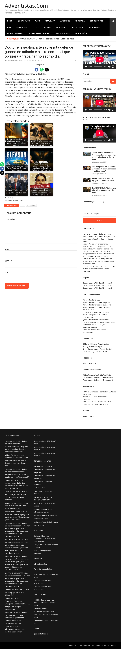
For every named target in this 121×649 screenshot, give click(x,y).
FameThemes (111, 645)
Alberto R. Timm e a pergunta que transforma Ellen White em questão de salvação (17, 517)
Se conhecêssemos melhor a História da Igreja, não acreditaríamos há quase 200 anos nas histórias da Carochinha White (17, 531)
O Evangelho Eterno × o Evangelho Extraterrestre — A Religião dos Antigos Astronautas (17, 603)
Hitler (36, 27)
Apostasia (80, 21)
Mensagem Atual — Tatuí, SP (94, 325)
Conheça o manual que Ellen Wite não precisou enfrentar (99, 268)
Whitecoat (61, 27)
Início (10, 21)
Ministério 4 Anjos (90, 327)
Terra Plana (77, 27)
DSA (9, 27)
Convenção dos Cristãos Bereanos (96, 312)
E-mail (8, 261)
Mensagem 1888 (63, 33)
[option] (67, 39)
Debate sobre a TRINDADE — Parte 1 (97, 283)
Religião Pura (88, 332)
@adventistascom (90, 416)
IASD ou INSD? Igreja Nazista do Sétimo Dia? (17, 592)
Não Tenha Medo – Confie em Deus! (97, 402)
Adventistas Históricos (91, 300)
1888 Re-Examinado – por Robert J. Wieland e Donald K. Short (45, 602)
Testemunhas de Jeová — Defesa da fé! (98, 380)
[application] (99, 59)
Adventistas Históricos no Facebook (96, 307)
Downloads (94, 27)
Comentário (11, 219)
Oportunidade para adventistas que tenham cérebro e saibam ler (14, 618)
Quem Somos (24, 21)
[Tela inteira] (113, 66)
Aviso (37, 21)
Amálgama (50, 21)
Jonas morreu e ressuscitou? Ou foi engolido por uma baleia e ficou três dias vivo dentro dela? (59, 39)
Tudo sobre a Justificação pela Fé (95, 404)
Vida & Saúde (81, 33)
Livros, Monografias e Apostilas (95, 351)
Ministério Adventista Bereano (94, 330)
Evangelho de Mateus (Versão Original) (97, 349)
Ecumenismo (21, 27)
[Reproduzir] (86, 66)
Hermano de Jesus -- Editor (14, 60)
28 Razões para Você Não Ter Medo (97, 375)
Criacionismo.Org (15, 33)
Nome (8, 249)
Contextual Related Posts (14, 200)
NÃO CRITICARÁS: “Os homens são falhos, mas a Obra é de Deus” (104, 190)
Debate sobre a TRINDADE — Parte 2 (97, 285)
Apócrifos (65, 21)
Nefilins (47, 27)
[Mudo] (109, 66)
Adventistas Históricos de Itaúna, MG (97, 305)
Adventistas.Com (26, 5)
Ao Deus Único (88, 310)
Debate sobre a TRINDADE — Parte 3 (97, 288)
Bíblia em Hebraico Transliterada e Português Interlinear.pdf (44, 538)
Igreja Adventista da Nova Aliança (96, 320)
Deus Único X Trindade (39, 33)
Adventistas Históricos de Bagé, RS (96, 302)
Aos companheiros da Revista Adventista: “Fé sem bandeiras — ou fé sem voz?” (104, 169)
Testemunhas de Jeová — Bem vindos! (98, 377)
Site (6, 272)
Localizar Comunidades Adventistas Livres (99, 322)
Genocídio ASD (97, 21)
